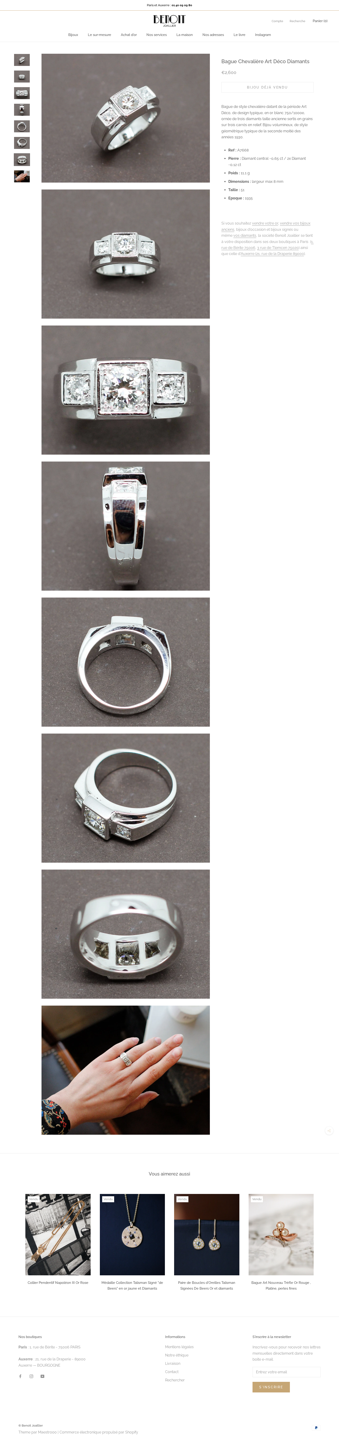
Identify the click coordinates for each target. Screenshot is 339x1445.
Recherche (297, 21)
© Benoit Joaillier (30, 1425)
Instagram (263, 35)
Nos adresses (213, 35)
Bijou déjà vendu (267, 87)
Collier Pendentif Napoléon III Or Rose (58, 1283)
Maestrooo (47, 1432)
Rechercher (175, 1380)
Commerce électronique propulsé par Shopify (98, 1432)
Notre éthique (176, 1355)
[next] (324, 1241)
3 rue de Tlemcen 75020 (278, 247)
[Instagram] (31, 1376)
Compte (277, 21)
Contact (171, 1372)
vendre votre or (265, 223)
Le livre (239, 35)
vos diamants (244, 235)
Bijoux (73, 35)
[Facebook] (20, 1376)
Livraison (172, 1363)
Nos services (156, 35)
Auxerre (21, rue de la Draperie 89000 (272, 254)
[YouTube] (42, 1376)
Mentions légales (179, 1347)
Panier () (320, 21)
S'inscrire (271, 1387)
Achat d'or (129, 35)
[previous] (14, 1241)
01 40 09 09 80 (182, 5)
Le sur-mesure (99, 35)
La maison (184, 35)
